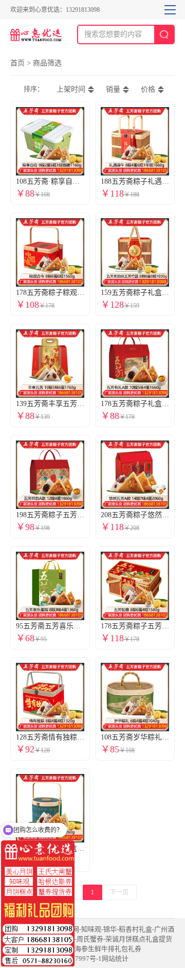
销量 (113, 89)
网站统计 (115, 958)
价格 (148, 89)
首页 (17, 63)
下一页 (119, 892)
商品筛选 (47, 63)
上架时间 (71, 89)
